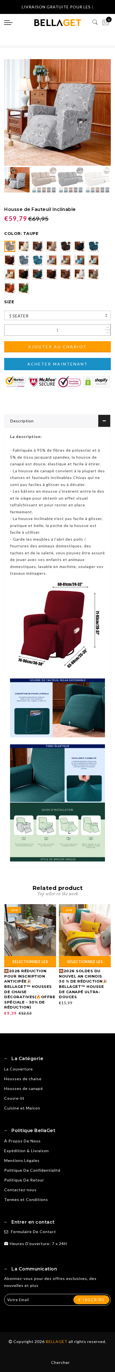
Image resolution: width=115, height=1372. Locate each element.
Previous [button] (14, 115)
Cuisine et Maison (22, 1108)
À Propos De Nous (22, 1140)
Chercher (60, 1362)
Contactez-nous (20, 1189)
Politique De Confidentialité (32, 1170)
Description (22, 420)
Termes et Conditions (26, 1199)
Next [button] (93, 115)
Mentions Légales (22, 1160)
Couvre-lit (14, 1098)
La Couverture (18, 1069)
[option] (57, 112)
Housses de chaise (23, 1078)
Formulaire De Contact (33, 1231)
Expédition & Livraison (26, 1150)
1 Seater (18, 315)
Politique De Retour (24, 1180)
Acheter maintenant (57, 364)
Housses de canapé (23, 1088)
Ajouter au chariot (57, 346)
